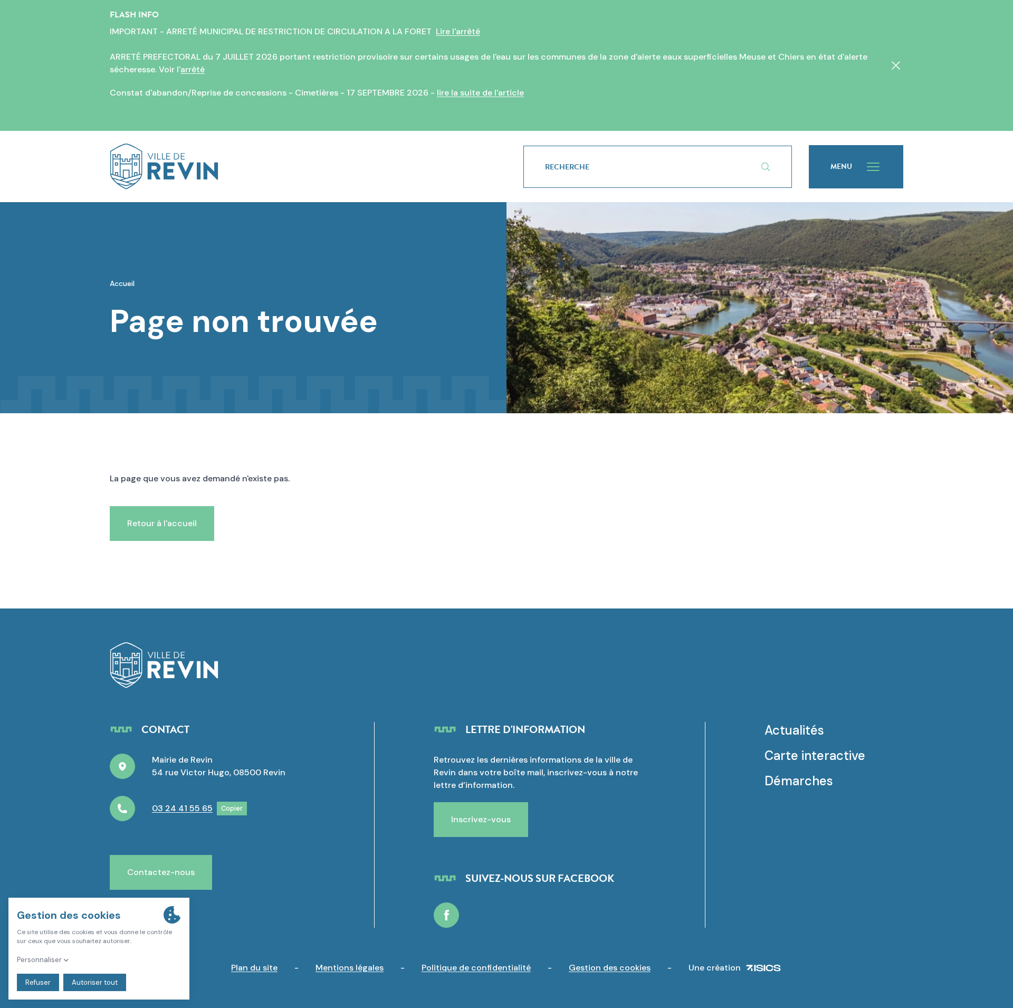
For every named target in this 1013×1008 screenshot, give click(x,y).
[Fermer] (895, 65)
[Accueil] (300, 166)
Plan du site (254, 967)
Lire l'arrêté (458, 31)
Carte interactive (814, 755)
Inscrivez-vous (481, 819)
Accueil (122, 283)
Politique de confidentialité (476, 967)
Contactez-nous (161, 872)
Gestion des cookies (610, 967)
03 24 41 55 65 (182, 808)
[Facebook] (446, 915)
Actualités (794, 730)
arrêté (192, 69)
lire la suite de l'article (480, 92)
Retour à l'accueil (162, 523)
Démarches (798, 781)
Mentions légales (350, 967)
